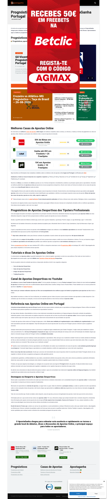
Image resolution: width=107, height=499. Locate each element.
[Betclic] (53, 48)
